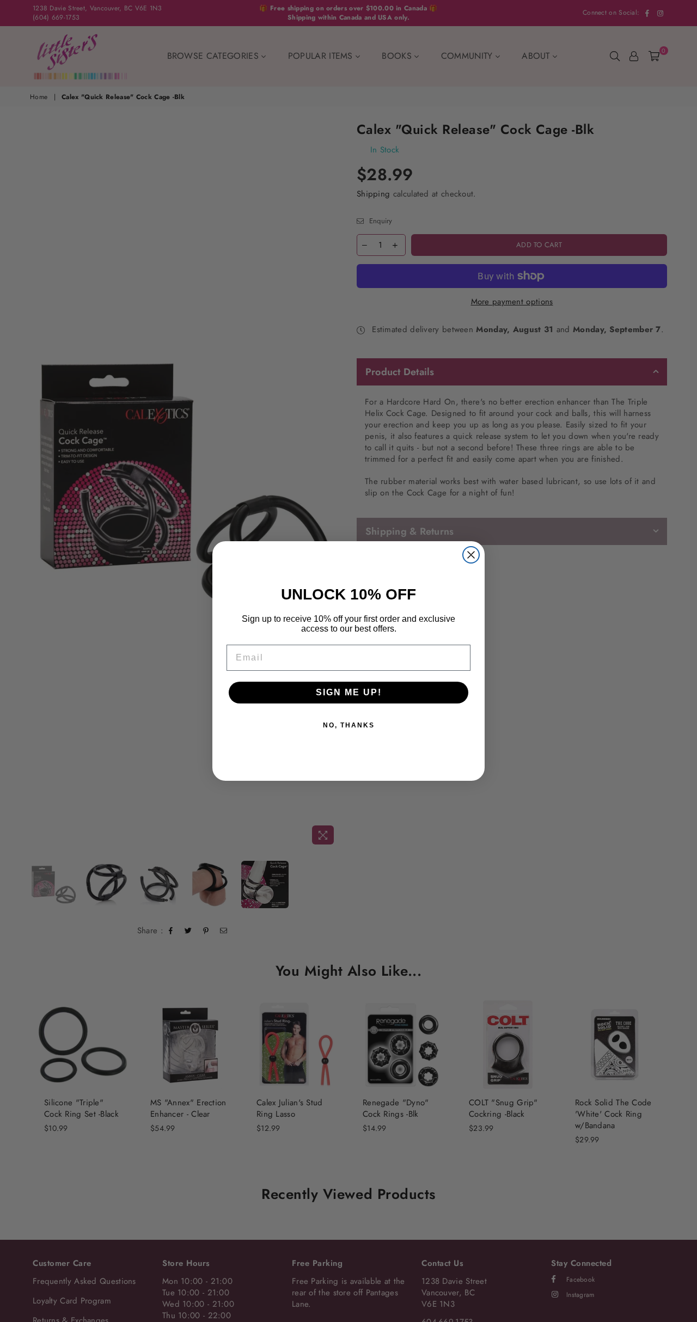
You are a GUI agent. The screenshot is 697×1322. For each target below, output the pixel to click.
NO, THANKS (349, 725)
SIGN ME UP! (349, 692)
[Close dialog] (471, 555)
